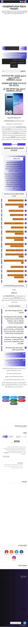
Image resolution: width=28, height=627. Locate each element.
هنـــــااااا (7, 387)
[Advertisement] (14, 30)
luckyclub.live (6, 452)
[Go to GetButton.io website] (25, 625)
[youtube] (23, 2)
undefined (22, 48)
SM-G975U (14, 144)
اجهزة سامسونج (13, 62)
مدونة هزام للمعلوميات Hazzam (14, 7)
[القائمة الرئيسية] (3, 48)
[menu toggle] (26, 2)
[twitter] (21, 2)
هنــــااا (14, 290)
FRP (14, 219)
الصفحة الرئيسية (21, 62)
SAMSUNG (13, 137)
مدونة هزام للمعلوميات (9, 121)
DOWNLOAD (14, 293)
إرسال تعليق (5, 456)
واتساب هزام (7, 129)
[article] (14, 412)
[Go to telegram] (24, 623)
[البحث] (2, 2)
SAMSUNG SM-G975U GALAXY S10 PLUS (14, 149)
